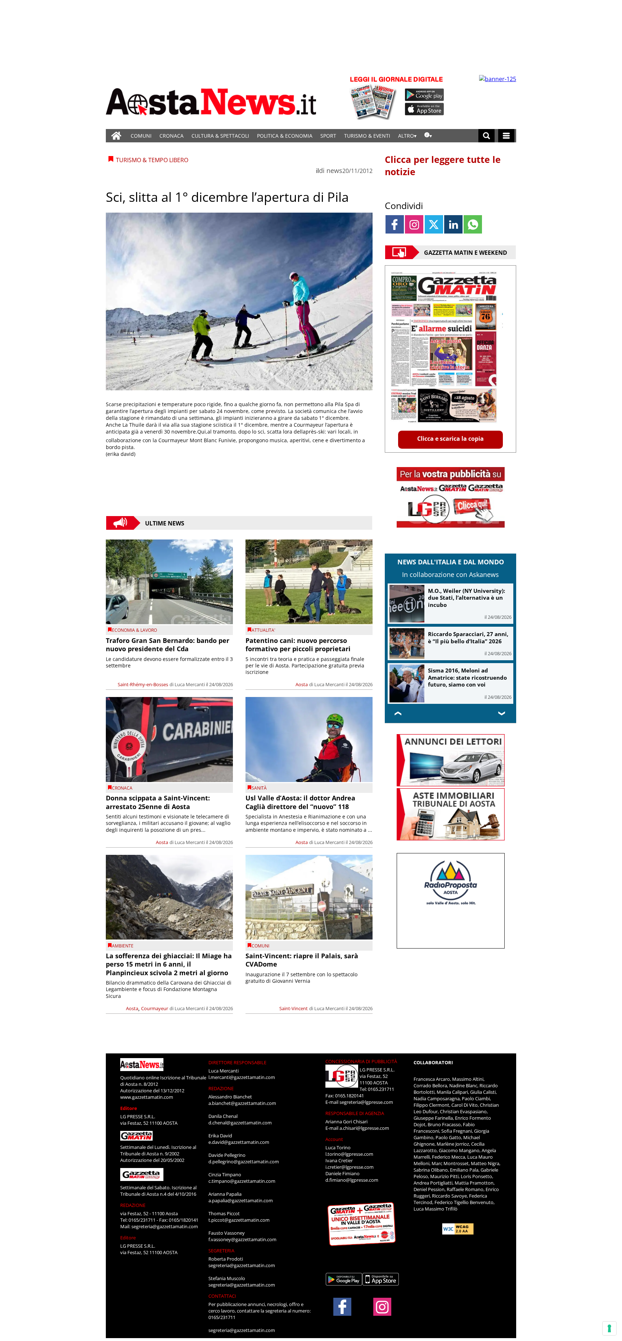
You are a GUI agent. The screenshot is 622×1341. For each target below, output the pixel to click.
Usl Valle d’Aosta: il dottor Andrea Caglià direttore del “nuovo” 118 (300, 802)
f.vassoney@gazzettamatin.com (242, 1239)
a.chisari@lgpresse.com (364, 1128)
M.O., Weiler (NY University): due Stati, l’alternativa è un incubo (466, 597)
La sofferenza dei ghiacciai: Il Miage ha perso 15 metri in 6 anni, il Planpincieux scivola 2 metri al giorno (169, 964)
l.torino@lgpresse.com (349, 1154)
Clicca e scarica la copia (450, 439)
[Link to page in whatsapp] (473, 224)
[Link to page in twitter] (434, 224)
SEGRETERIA (221, 1250)
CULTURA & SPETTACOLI (220, 135)
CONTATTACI (222, 1296)
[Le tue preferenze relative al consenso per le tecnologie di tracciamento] (609, 1328)
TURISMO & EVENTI (367, 135)
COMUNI (141, 135)
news (334, 170)
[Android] (424, 95)
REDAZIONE (132, 1205)
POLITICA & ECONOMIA (284, 135)
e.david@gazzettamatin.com (238, 1142)
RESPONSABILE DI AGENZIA (354, 1113)
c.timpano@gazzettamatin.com (241, 1181)
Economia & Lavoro (134, 630)
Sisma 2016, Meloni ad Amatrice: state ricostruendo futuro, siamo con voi (467, 677)
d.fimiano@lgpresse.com (351, 1180)
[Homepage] (116, 135)
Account (334, 1139)
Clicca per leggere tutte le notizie (443, 165)
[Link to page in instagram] (414, 224)
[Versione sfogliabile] (374, 97)
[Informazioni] (428, 135)
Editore (128, 1108)
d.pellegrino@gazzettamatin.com (243, 1161)
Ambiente (123, 946)
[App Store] (424, 109)
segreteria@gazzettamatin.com (164, 1226)
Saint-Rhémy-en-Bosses (143, 684)
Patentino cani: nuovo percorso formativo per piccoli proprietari (298, 644)
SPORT (328, 135)
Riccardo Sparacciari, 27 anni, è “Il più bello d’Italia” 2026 (468, 637)
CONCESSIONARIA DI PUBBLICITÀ (361, 1061)
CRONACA (171, 135)
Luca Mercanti (190, 684)
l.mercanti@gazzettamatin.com (241, 1077)
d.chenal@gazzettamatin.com (240, 1122)
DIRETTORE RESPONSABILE (237, 1062)
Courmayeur (154, 1008)
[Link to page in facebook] (395, 224)
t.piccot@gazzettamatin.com (239, 1220)
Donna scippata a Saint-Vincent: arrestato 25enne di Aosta (158, 802)
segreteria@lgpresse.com (366, 1102)
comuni (260, 946)
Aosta (302, 684)
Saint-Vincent (293, 1008)
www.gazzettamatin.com (146, 1097)
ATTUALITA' (263, 630)
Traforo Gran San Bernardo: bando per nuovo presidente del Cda (167, 644)
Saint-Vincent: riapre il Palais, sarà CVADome (301, 959)
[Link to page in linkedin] (453, 224)
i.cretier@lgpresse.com (349, 1167)
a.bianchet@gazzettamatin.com (242, 1103)
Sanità (259, 788)
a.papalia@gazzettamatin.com (240, 1200)
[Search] (486, 135)
